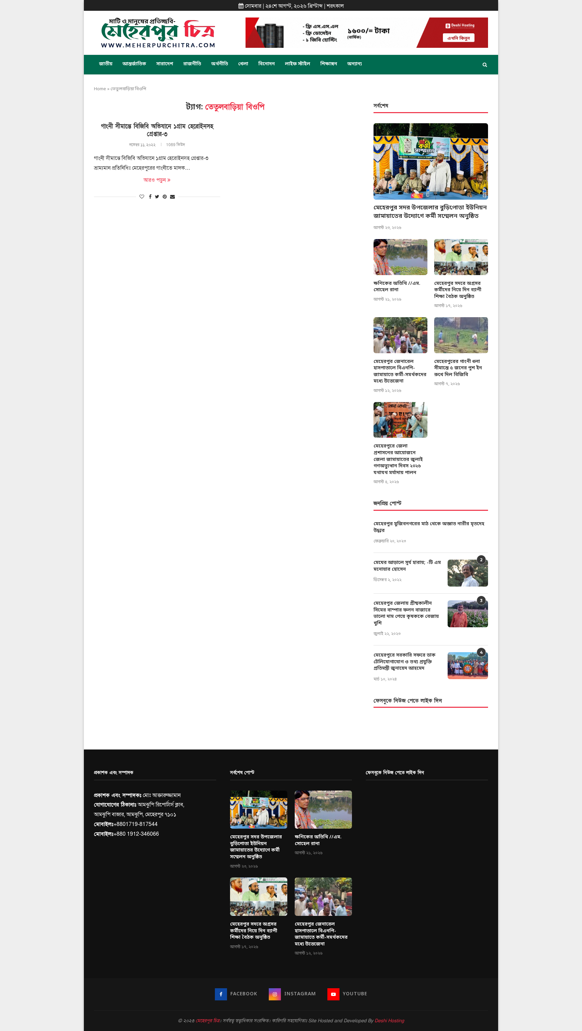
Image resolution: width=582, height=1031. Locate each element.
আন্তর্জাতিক (134, 64)
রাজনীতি (192, 64)
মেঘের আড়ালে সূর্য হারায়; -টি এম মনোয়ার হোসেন (407, 566)
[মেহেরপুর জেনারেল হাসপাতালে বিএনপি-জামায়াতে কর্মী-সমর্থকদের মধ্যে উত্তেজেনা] (400, 335)
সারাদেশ (164, 64)
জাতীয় (105, 64)
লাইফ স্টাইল (297, 64)
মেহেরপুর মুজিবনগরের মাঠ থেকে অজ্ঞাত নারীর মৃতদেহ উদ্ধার (429, 527)
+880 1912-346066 (136, 834)
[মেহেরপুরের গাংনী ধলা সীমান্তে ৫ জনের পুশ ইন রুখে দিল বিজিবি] (461, 335)
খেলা (243, 64)
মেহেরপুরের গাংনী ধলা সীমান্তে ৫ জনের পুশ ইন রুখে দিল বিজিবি (458, 368)
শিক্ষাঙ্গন (328, 64)
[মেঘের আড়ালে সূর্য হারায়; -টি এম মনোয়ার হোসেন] (468, 573)
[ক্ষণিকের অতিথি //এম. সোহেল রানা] (400, 257)
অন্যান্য (354, 64)
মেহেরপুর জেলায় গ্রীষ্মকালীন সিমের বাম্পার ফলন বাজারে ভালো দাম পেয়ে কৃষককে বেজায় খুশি (406, 613)
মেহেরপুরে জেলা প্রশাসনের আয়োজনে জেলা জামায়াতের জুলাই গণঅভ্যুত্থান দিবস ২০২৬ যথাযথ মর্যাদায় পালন (398, 459)
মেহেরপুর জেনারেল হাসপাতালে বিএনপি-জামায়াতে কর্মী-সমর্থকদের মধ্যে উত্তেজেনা (400, 372)
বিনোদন (266, 64)
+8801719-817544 (136, 824)
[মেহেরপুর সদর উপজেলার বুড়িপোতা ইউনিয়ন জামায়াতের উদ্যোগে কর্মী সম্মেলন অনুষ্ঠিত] (431, 161)
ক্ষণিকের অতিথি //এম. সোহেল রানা (397, 287)
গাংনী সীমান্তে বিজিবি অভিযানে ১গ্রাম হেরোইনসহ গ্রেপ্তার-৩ (157, 130)
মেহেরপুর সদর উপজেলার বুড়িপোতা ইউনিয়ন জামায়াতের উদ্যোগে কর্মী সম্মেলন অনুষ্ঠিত (430, 212)
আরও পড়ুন (154, 180)
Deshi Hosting (389, 1021)
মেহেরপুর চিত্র (207, 1021)
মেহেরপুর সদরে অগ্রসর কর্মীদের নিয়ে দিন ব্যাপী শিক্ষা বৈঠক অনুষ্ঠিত (457, 290)
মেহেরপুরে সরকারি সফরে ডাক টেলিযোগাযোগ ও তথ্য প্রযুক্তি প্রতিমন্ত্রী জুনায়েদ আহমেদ (404, 662)
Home (100, 89)
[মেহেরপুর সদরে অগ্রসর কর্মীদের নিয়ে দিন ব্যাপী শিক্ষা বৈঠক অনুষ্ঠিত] (461, 257)
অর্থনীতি (219, 64)
